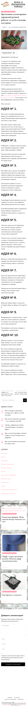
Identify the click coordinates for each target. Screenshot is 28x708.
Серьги (3, 486)
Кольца (3, 471)
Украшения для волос (8, 493)
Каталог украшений (7, 464)
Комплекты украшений (8, 475)
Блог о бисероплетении (18, 4)
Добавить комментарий (20, 27)
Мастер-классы (6, 479)
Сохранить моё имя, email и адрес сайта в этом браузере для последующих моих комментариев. (12, 657)
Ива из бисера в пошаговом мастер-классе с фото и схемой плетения (14, 413)
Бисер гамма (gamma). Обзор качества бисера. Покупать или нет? (13, 519)
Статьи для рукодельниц (8, 11)
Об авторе (17, 697)
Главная (9, 697)
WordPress (22, 705)
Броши (3, 457)
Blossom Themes (7, 705)
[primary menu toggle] (2, 4)
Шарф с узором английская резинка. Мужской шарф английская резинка (12, 558)
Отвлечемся (5, 482)
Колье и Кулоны (6, 468)
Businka (4, 27)
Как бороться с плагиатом (12, 595)
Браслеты (4, 453)
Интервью (4, 460)
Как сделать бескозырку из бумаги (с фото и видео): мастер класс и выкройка (15, 435)
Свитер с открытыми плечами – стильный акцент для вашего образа (15, 427)
